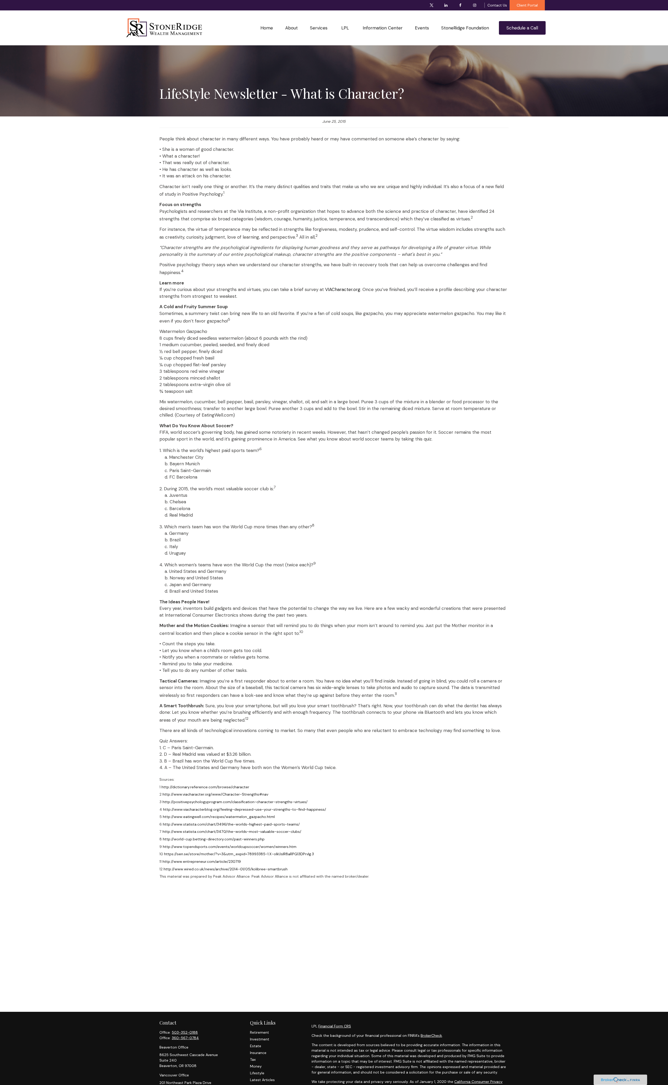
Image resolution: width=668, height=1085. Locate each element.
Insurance (258, 1052)
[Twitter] (432, 5)
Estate (255, 1046)
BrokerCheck (431, 1035)
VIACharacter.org (342, 289)
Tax (253, 1059)
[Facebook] (460, 5)
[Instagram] (475, 5)
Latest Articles (262, 1079)
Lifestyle (257, 1073)
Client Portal (527, 5)
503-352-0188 (185, 1032)
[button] (266, 27)
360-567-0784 (185, 1038)
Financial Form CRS (334, 1026)
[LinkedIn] (446, 5)
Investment (259, 1039)
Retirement (259, 1032)
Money (256, 1066)
